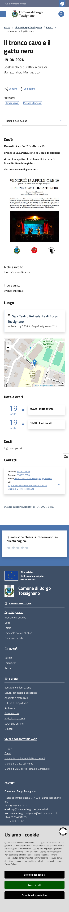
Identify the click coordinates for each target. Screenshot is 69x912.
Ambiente (9, 708)
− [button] (8, 348)
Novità (13, 648)
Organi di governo (13, 612)
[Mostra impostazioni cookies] (66, 456)
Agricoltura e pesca (14, 718)
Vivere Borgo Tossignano (28, 27)
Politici (7, 628)
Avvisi (7, 668)
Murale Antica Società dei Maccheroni (24, 758)
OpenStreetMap (46, 385)
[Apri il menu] (3, 14)
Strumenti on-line (14, 724)
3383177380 (23, 475)
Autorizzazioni (11, 713)
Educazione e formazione (17, 687)
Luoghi (8, 748)
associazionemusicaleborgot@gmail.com (33, 478)
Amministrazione (20, 603)
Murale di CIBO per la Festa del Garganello (27, 769)
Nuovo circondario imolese (15, 3)
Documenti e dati (13, 638)
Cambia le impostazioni (34, 895)
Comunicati (10, 663)
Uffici (7, 623)
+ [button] (8, 343)
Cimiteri (8, 729)
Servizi (13, 678)
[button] (61, 14)
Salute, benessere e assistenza (20, 693)
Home (7, 27)
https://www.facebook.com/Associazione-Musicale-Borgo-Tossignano (27, 487)
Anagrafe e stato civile (16, 698)
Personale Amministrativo (18, 633)
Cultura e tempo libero (16, 703)
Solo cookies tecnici (34, 875)
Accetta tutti (35, 885)
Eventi (49, 27)
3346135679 (23, 471)
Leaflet (36, 385)
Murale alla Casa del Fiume (18, 763)
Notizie (8, 658)
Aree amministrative (15, 617)
